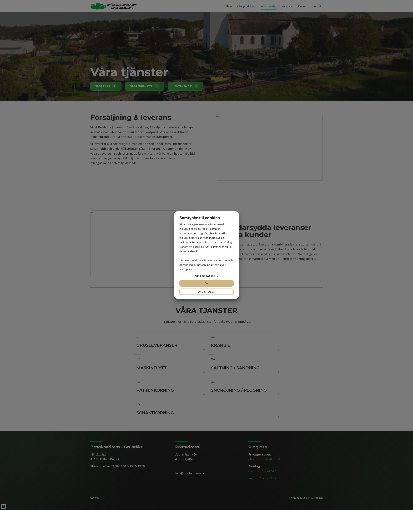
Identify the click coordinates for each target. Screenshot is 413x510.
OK (206, 283)
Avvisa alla (206, 291)
